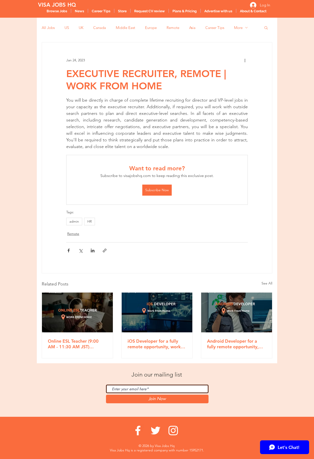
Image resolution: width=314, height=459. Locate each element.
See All (267, 283)
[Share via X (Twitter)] (80, 250)
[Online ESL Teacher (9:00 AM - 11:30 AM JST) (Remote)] (77, 312)
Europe (151, 27)
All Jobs (48, 27)
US (67, 27)
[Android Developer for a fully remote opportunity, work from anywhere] (236, 312)
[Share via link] (104, 250)
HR (89, 221)
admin (74, 221)
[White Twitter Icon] (155, 430)
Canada (99, 27)
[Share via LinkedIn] (92, 250)
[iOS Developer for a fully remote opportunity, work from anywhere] (157, 312)
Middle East (125, 27)
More (238, 27)
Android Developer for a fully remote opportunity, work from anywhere (233, 344)
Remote (173, 27)
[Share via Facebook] (68, 250)
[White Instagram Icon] (173, 430)
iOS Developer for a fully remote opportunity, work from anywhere (154, 344)
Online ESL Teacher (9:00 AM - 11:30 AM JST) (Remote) (73, 344)
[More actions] (245, 60)
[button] (266, 27)
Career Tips (214, 27)
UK (81, 27)
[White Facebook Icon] (137, 430)
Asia (192, 27)
